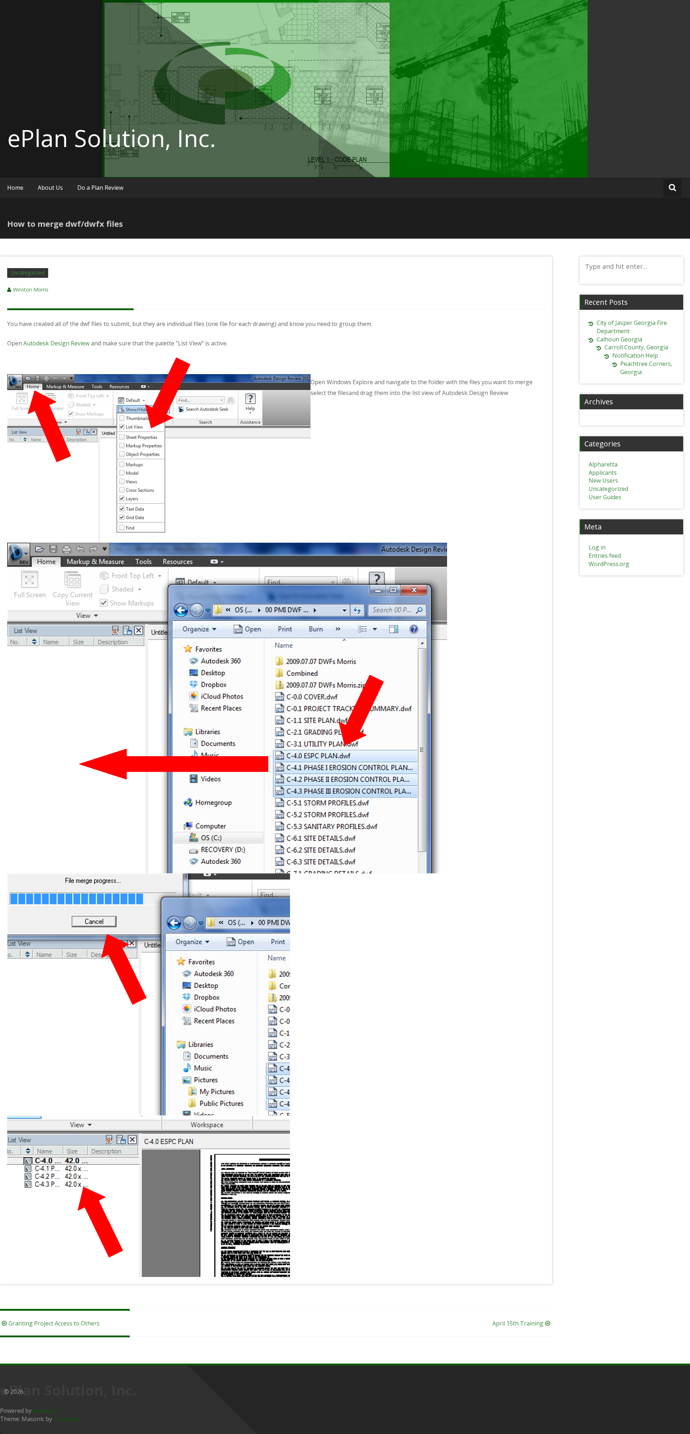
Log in (597, 547)
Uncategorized (28, 272)
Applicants (603, 473)
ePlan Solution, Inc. (111, 138)
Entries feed (605, 556)
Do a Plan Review (100, 188)
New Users (603, 480)
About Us (50, 188)
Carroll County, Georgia (636, 347)
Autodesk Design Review (57, 343)
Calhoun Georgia (619, 339)
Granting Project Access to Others (54, 1323)
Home (15, 188)
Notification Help (635, 355)
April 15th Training (517, 1323)
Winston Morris (31, 289)
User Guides (605, 497)
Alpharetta (603, 464)
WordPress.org (609, 564)
